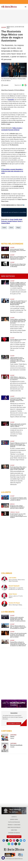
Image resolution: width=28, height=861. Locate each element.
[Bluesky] (24, 840)
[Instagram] (14, 840)
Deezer (20, 221)
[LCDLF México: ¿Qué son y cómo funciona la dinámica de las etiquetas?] (5, 384)
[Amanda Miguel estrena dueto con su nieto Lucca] (5, 345)
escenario (11, 99)
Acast (11, 219)
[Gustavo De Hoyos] (4, 604)
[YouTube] (10, 840)
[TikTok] (17, 840)
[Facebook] (3, 840)
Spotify (16, 219)
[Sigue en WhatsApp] (22, 85)
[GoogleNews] (12, 844)
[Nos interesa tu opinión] (14, 810)
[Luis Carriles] (4, 579)
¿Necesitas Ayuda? (14, 836)
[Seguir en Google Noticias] (25, 85)
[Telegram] (21, 840)
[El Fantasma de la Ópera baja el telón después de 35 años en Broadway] (5, 264)
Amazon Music (5, 223)
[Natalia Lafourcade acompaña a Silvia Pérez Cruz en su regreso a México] (5, 430)
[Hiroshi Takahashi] (4, 587)
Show (11, 227)
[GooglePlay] (19, 844)
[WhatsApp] (9, 844)
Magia (18, 227)
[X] (7, 840)
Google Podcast (12, 221)
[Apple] (15, 844)
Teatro (4, 227)
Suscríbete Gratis (14, 723)
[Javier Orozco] (4, 596)
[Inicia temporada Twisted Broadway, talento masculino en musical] (5, 249)
